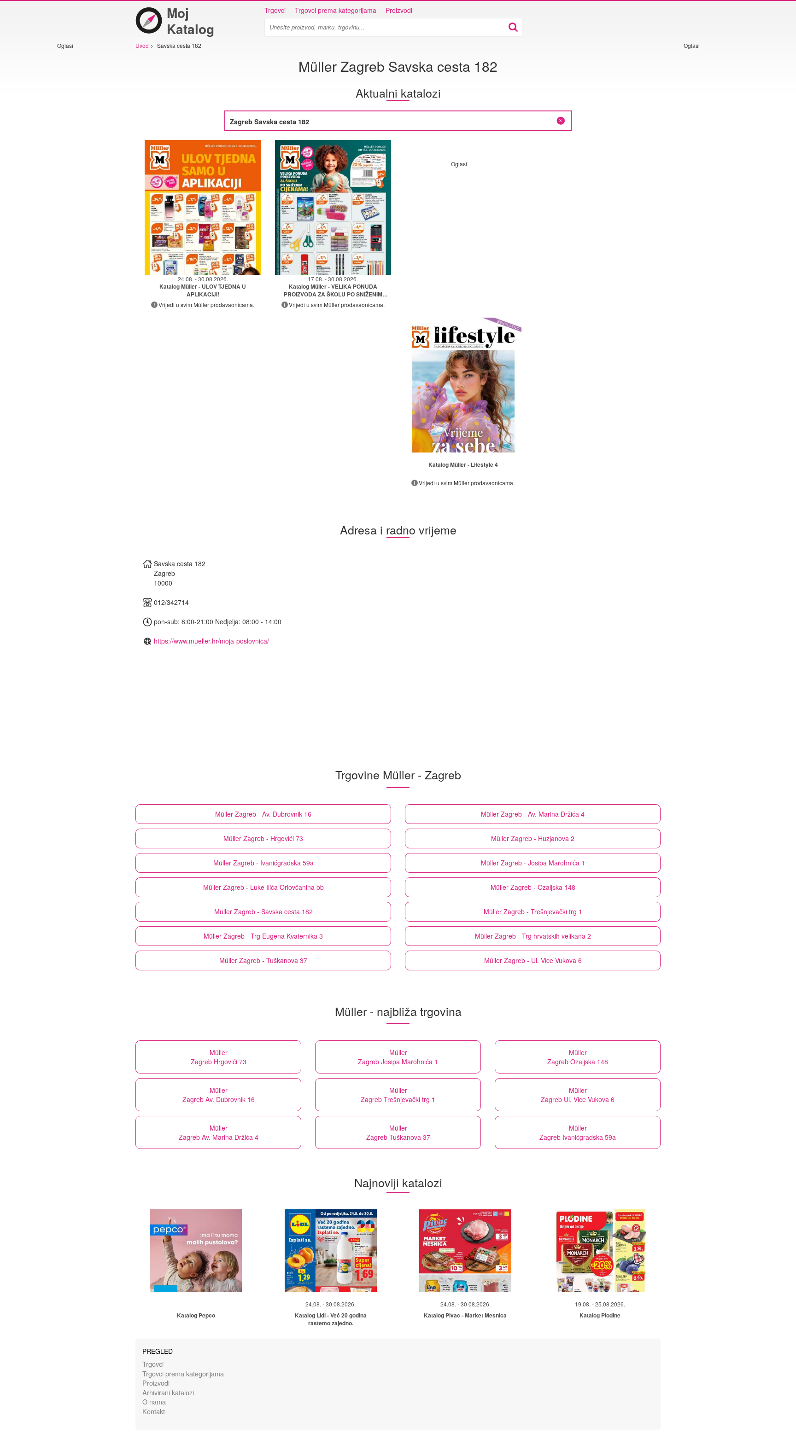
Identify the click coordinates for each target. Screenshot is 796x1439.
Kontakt (153, 1411)
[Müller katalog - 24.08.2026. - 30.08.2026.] (203, 207)
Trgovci (275, 10)
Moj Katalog (190, 21)
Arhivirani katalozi (168, 1392)
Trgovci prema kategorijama (335, 10)
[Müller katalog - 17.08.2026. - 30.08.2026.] (333, 207)
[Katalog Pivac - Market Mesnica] (465, 1250)
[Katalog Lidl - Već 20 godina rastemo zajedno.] (331, 1250)
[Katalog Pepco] (196, 1250)
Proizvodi (399, 10)
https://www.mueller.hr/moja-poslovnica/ (211, 640)
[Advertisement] (84, 187)
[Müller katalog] (463, 385)
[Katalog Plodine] (600, 1250)
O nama (154, 1401)
